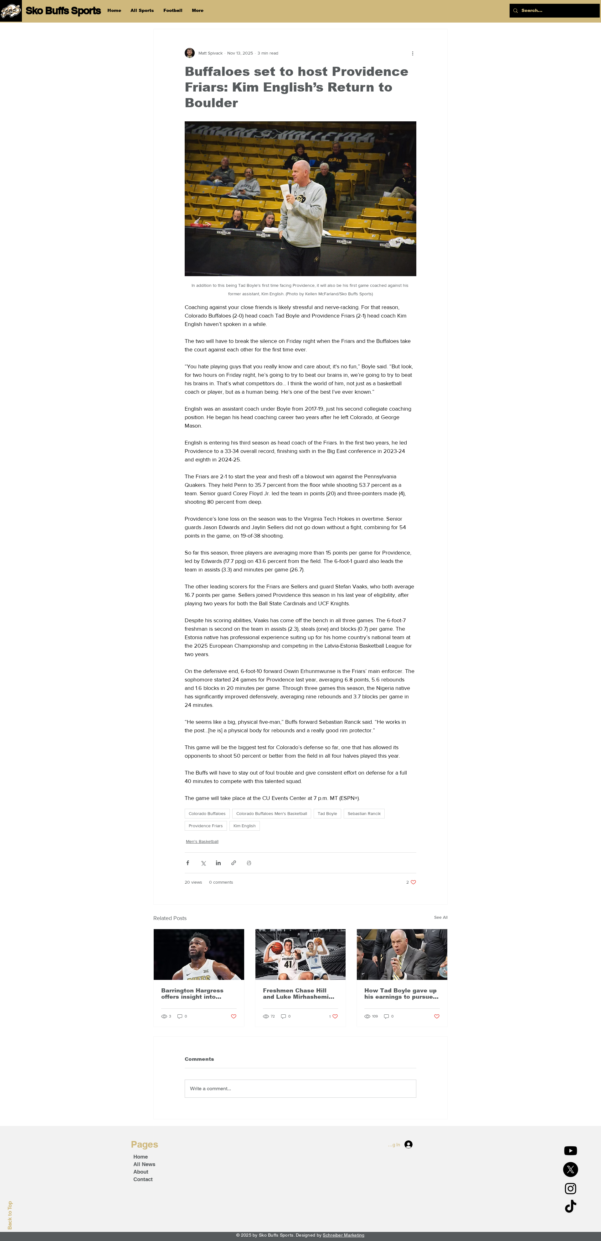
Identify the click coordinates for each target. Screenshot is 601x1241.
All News (144, 1164)
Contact (143, 1179)
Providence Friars (206, 825)
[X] (570, 1169)
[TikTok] (570, 1207)
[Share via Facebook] (188, 863)
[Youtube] (570, 1150)
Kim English (245, 825)
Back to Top (10, 1215)
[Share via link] (234, 863)
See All (441, 917)
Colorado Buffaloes (207, 813)
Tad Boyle (327, 813)
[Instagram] (570, 1188)
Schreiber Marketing (343, 1235)
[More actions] (412, 53)
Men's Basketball (202, 841)
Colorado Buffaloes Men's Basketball (271, 813)
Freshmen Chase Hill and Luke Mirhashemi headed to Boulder (296, 993)
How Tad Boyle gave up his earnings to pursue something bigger (400, 993)
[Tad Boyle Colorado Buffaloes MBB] (402, 954)
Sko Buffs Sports (63, 10)
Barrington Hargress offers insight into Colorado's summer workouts (192, 993)
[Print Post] (249, 863)
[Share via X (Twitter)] (203, 863)
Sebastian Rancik (364, 813)
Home (140, 1157)
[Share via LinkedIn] (218, 863)
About (140, 1172)
